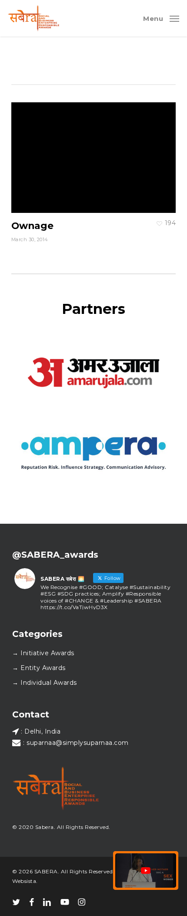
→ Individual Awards (44, 683)
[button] (161, 18)
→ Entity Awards (39, 668)
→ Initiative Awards (43, 653)
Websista (24, 881)
